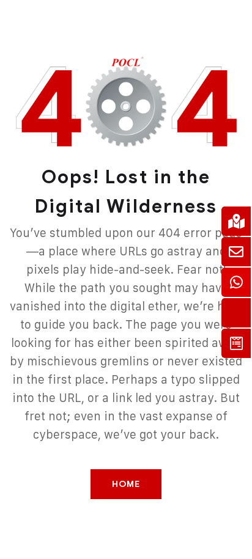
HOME (126, 484)
